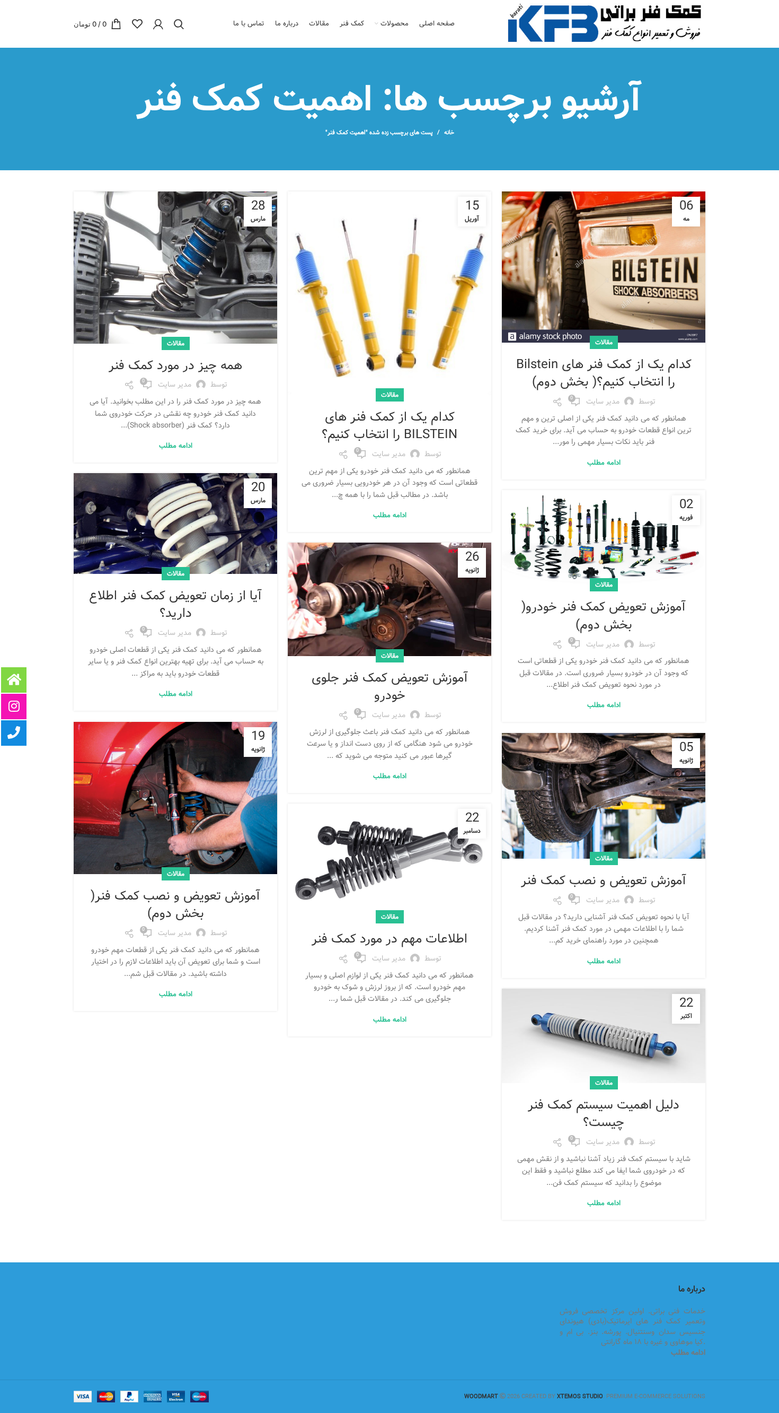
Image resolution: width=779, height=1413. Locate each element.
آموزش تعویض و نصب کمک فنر (603, 881)
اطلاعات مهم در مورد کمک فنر (389, 939)
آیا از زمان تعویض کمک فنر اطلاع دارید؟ (175, 605)
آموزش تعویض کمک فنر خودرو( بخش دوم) (603, 616)
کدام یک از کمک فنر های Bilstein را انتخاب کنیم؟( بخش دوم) (604, 373)
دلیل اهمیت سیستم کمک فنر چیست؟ (603, 1114)
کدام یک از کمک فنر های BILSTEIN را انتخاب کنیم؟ (389, 426)
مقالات (604, 342)
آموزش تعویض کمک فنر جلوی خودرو (390, 687)
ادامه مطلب (604, 462)
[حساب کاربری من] (158, 23)
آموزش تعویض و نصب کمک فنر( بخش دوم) (175, 905)
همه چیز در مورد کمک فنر (175, 366)
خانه (449, 132)
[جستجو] (179, 23)
